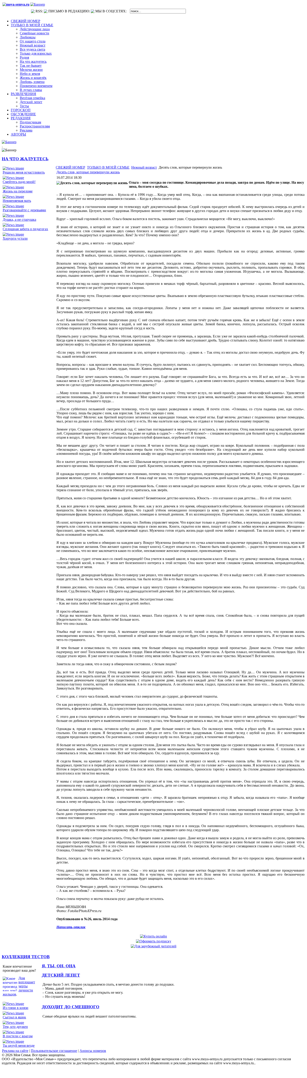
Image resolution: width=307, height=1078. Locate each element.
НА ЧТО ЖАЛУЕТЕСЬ (25, 158)
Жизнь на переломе (18, 191)
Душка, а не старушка (19, 219)
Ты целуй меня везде (19, 1045)
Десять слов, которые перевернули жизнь (88, 172)
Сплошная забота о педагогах (25, 229)
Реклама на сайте (15, 1051)
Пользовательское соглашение (54, 1051)
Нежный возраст (144, 167)
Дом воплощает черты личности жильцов (19, 986)
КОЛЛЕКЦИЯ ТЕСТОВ (26, 956)
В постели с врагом (18, 1036)
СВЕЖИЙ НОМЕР (70, 167)
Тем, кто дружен (15, 1027)
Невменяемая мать (17, 201)
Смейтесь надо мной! (19, 182)
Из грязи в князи (15, 1008)
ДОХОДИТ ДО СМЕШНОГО (70, 1006)
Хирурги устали (15, 238)
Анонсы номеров (93, 1051)
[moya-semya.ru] (15, 4)
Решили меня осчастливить (24, 172)
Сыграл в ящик (14, 1017)
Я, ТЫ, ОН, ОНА (59, 966)
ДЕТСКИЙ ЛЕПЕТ (61, 975)
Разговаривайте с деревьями (24, 210)
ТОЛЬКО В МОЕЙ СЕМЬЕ (108, 167)
